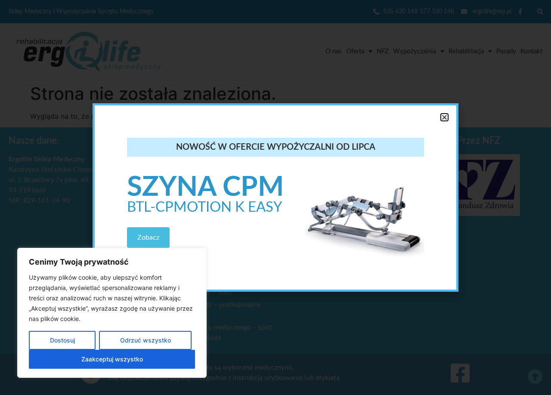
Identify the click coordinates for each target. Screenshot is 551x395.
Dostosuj (62, 340)
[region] (112, 313)
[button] (444, 117)
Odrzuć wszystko (145, 340)
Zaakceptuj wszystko (112, 359)
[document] (275, 197)
